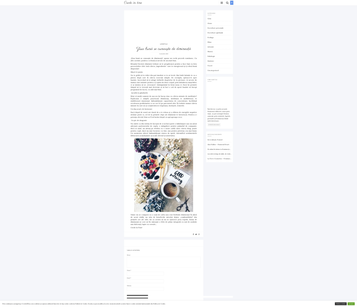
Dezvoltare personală (215, 28)
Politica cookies (341, 304)
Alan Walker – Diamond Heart (218, 144)
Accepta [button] (351, 304)
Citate (210, 23)
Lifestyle (164, 44)
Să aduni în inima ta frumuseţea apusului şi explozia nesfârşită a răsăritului (219, 149)
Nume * (129, 270)
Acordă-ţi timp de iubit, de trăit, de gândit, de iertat (219, 154)
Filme (210, 42)
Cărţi (209, 19)
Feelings (211, 37)
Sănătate (211, 61)
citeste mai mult (214, 124)
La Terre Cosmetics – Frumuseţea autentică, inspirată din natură (219, 159)
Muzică (210, 51)
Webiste (129, 286)
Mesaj (128, 255)
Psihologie (211, 56)
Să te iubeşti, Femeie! (215, 140)
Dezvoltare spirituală (215, 33)
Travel (210, 66)
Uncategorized (213, 70)
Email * (129, 278)
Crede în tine (133, 2)
